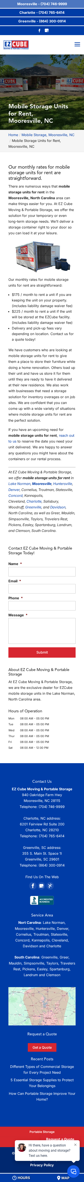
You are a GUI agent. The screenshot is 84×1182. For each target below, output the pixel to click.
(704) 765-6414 (51, 836)
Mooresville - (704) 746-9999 (42, 4)
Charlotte (34, 501)
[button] (42, 1006)
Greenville (33, 507)
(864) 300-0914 (52, 865)
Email (14, 581)
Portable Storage (42, 1132)
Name (15, 564)
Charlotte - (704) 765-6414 (42, 12)
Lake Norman (19, 483)
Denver (14, 490)
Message (18, 615)
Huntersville (62, 483)
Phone (15, 598)
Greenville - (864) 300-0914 (42, 21)
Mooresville (41, 483)
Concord (15, 495)
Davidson (57, 507)
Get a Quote (42, 1047)
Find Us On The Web (42, 877)
